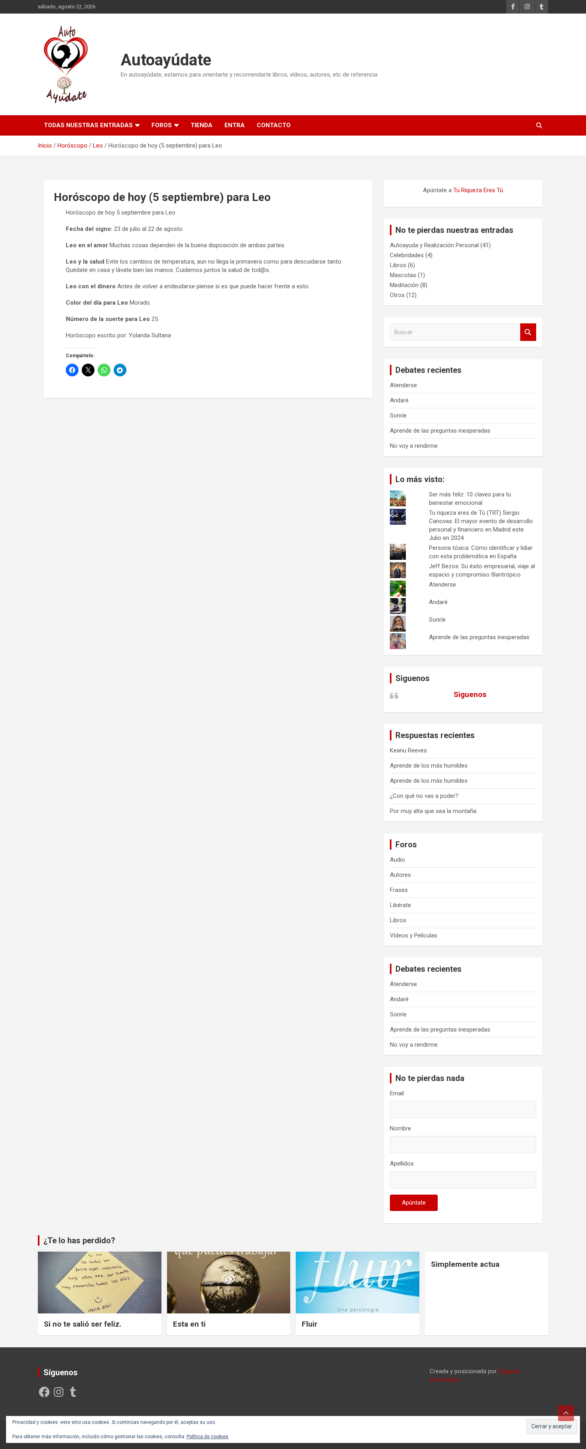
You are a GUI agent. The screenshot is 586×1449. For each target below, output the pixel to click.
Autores (400, 874)
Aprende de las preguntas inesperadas (440, 430)
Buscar (528, 332)
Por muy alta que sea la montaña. (434, 811)
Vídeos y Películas (413, 935)
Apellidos (402, 1163)
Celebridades (407, 255)
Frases (399, 890)
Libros (398, 265)
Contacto (274, 125)
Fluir (309, 1324)
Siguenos (412, 678)
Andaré (399, 400)
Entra (234, 125)
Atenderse (403, 385)
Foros (161, 125)
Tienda (201, 125)
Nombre (400, 1128)
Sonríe (398, 415)
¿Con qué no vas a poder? (424, 795)
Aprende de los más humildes (429, 765)
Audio (397, 859)
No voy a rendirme (414, 445)
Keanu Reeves (408, 750)
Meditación (404, 285)
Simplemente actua (465, 1264)
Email (397, 1093)
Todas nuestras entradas (88, 125)
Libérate (400, 905)
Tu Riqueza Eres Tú (478, 190)
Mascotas (403, 275)
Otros (397, 295)
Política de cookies (207, 1436)
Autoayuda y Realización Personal (434, 245)
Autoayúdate (166, 60)
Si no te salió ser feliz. (83, 1324)
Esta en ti (189, 1324)
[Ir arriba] (566, 1413)
